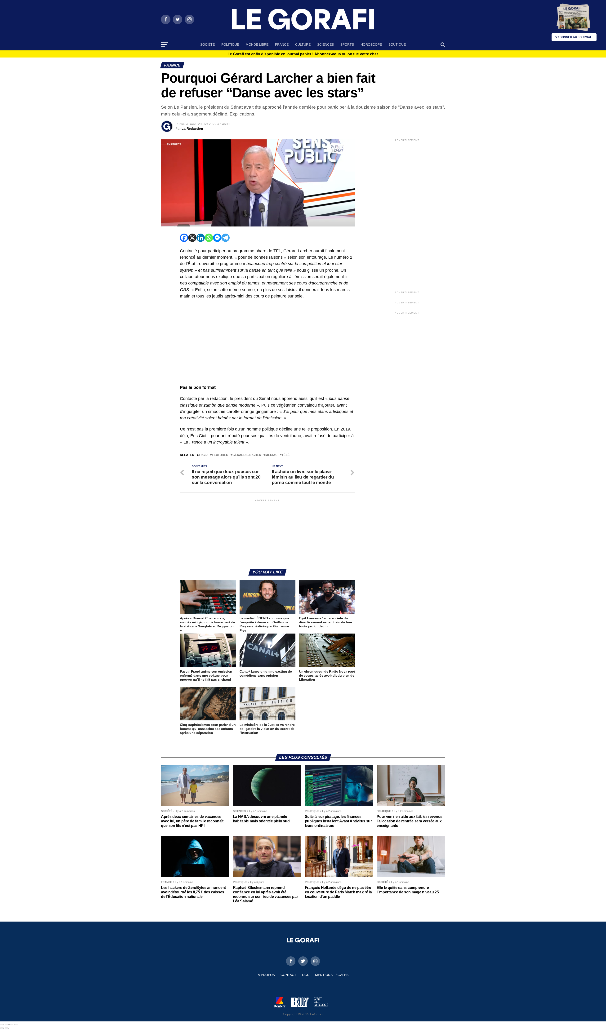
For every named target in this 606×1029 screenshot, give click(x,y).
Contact (288, 975)
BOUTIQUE (397, 44)
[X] (192, 238)
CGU (305, 975)
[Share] (7, 1024)
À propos (266, 975)
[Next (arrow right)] (7, 1028)
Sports (347, 44)
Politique (230, 44)
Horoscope (371, 44)
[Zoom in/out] (16, 1024)
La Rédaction (192, 128)
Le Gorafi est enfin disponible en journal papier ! (303, 54)
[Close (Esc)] (2, 1024)
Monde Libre (257, 44)
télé (286, 455)
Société (207, 44)
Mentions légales (331, 975)
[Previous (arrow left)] (2, 1028)
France (282, 44)
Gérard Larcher (246, 455)
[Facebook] (184, 238)
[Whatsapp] (209, 238)
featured (220, 455)
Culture (303, 44)
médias (271, 455)
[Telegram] (225, 238)
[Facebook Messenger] (217, 238)
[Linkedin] (200, 238)
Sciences (325, 44)
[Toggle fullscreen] (11, 1024)
